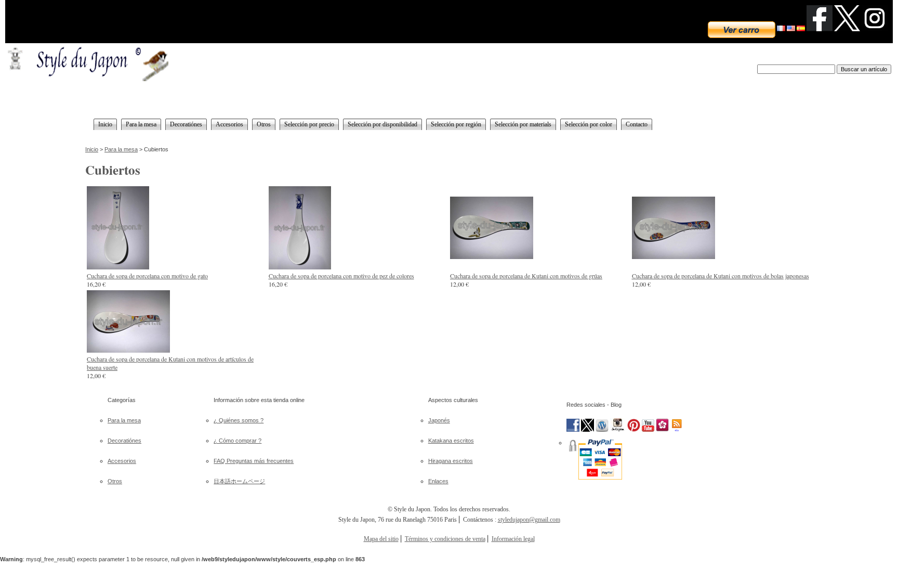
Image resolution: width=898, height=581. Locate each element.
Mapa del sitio (381, 539)
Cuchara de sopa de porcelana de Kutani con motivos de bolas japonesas (720, 276)
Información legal (513, 539)
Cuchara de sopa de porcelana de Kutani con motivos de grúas (526, 276)
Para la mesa (121, 149)
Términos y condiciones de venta (445, 539)
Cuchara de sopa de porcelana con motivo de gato (147, 276)
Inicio (91, 149)
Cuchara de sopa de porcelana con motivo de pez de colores (341, 276)
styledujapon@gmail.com (529, 519)
